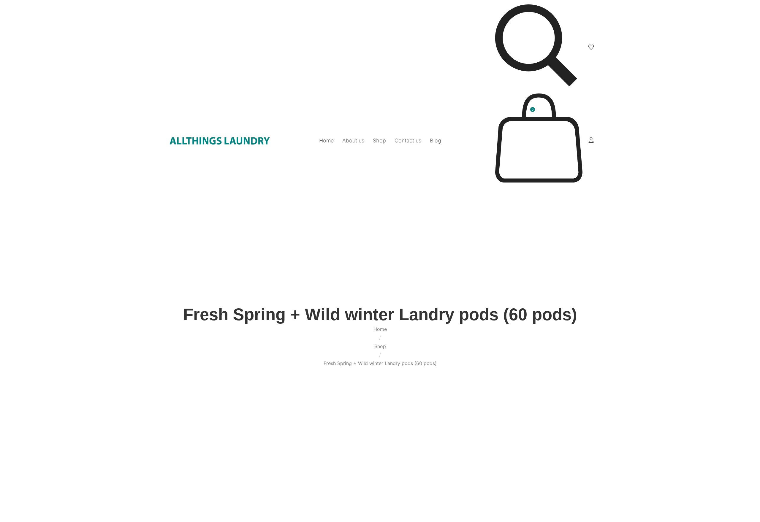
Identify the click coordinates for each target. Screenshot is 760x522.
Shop (380, 346)
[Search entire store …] (536, 47)
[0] (538, 181)
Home (380, 329)
